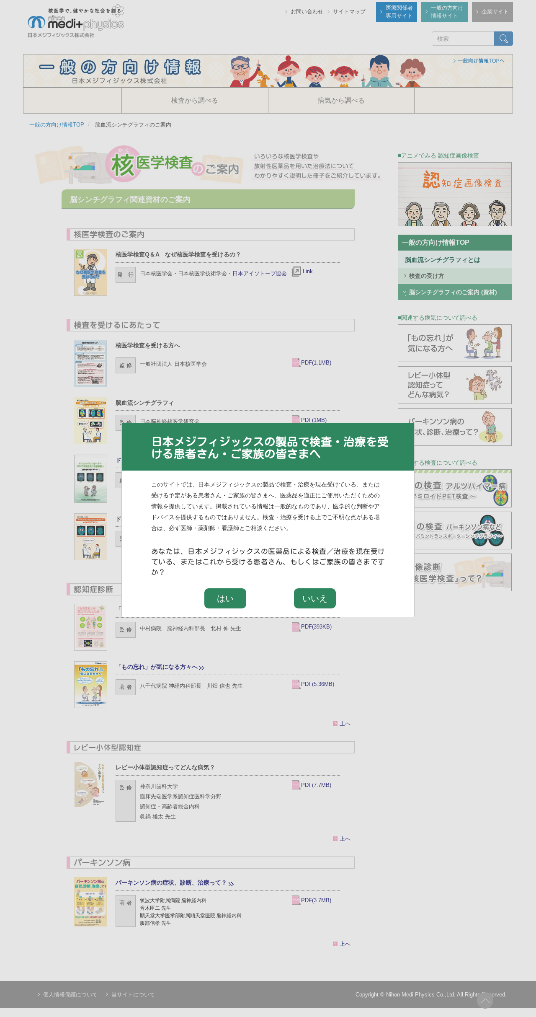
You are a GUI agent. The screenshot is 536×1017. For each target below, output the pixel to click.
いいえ (314, 598)
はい (225, 598)
